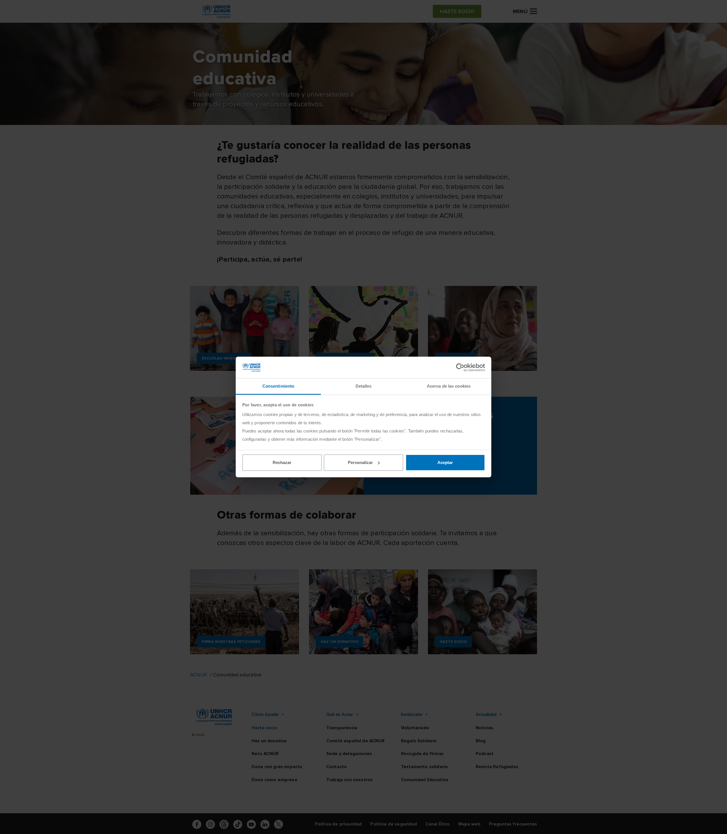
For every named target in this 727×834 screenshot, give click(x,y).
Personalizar (360, 462)
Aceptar (445, 462)
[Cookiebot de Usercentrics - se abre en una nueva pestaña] (460, 367)
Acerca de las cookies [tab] (449, 386)
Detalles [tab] (364, 386)
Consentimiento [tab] (278, 386)
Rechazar (282, 462)
